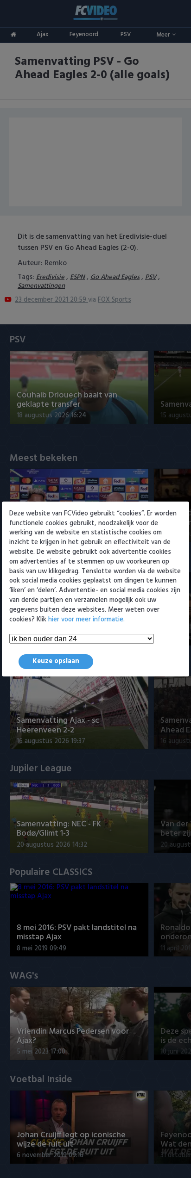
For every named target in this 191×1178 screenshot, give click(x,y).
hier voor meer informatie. (86, 619)
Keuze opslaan (55, 661)
